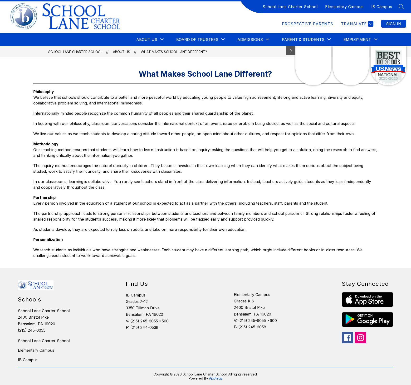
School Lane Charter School (290, 6)
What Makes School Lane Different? (174, 52)
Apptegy (216, 378)
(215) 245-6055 (31, 330)
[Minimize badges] (290, 50)
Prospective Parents (307, 23)
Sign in (393, 23)
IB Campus (381, 6)
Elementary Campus (344, 6)
